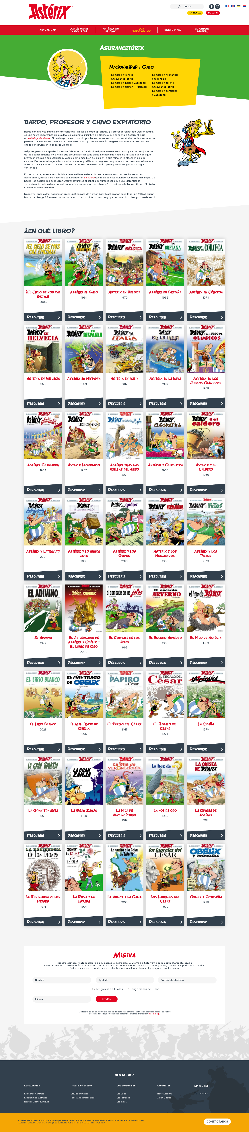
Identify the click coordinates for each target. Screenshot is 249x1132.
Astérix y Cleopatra (165, 465)
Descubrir (35, 317)
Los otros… (122, 1101)
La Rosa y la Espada (84, 899)
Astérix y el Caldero (206, 467)
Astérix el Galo (84, 292)
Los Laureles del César (165, 899)
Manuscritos (137, 1120)
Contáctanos (217, 1121)
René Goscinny (164, 1093)
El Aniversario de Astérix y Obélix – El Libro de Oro (84, 642)
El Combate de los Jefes (124, 639)
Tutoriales (201, 1093)
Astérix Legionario (84, 465)
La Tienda (195, 13)
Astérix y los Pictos (205, 553)
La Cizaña (206, 724)
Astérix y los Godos (124, 553)
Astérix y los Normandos (165, 553)
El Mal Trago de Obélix (84, 726)
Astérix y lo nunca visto (84, 553)
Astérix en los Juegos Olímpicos (206, 380)
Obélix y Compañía (206, 897)
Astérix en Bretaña (165, 292)
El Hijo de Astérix (206, 637)
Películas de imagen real (83, 1097)
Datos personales (95, 1120)
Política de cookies (118, 1120)
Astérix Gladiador (43, 465)
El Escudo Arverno (165, 637)
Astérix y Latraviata (43, 551)
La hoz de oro (165, 810)
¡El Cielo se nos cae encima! (43, 294)
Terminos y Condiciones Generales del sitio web (58, 1120)
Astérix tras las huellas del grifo (124, 467)
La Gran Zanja (84, 810)
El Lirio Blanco (43, 724)
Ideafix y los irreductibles (36, 1101)
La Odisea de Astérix (206, 812)
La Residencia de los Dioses (43, 899)
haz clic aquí (155, 1014)
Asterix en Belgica (124, 292)
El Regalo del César (165, 726)
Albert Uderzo (164, 1097)
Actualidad (201, 1086)
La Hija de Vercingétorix (124, 812)
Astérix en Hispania (83, 378)
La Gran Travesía (43, 810)
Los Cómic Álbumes (34, 1093)
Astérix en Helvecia (43, 378)
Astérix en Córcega (206, 292)
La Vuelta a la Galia (124, 897)
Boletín (213, 13)
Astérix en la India (165, 378)
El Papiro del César (124, 724)
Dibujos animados (79, 1093)
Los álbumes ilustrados (35, 1097)
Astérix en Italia (124, 378)
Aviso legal (24, 1120)
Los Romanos (123, 1097)
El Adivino (43, 637)
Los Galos (121, 1093)
